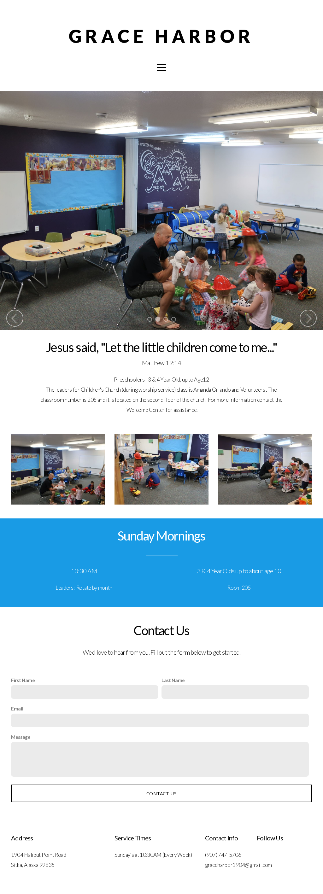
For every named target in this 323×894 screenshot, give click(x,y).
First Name (23, 680)
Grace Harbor (161, 36)
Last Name (173, 680)
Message (21, 737)
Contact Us (161, 793)
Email (17, 708)
